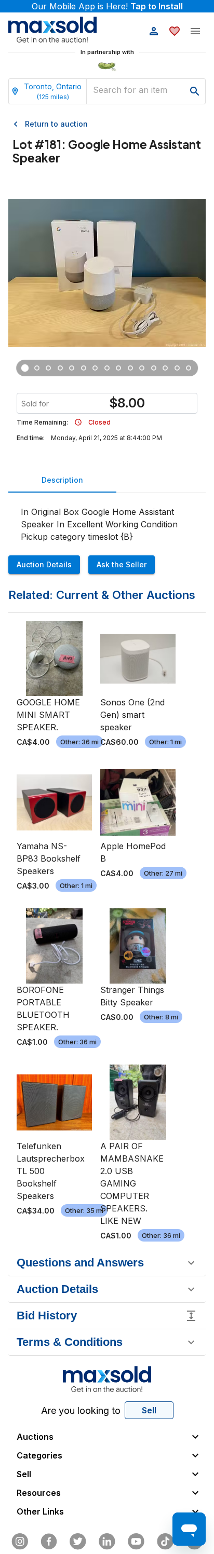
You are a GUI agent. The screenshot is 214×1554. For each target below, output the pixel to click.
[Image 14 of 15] (177, 368)
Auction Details (44, 564)
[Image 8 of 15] (107, 368)
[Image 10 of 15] (130, 368)
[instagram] (19, 1541)
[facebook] (48, 1541)
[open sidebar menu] (195, 31)
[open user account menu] (153, 31)
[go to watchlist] (174, 31)
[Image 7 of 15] (95, 368)
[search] (194, 91)
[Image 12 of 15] (154, 368)
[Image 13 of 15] (165, 368)
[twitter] (77, 1541)
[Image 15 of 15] (189, 368)
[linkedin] (107, 1541)
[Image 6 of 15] (84, 368)
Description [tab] (62, 479)
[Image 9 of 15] (119, 368)
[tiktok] (165, 1541)
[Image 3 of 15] (48, 368)
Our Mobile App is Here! (107, 6)
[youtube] (136, 1541)
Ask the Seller (121, 564)
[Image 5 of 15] (72, 368)
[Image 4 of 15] (60, 368)
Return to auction (56, 123)
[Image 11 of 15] (142, 368)
